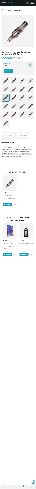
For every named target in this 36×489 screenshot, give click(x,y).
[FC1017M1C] (6, 115)
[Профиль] (31, 487)
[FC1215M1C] (22, 106)
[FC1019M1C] (22, 115)
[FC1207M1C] (14, 89)
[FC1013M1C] (6, 106)
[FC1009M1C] (30, 89)
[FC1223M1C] (30, 115)
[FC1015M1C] (14, 106)
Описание (8, 135)
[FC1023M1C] (6, 123)
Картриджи (18, 10)
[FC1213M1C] (30, 98)
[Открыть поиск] (13, 487)
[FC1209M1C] (6, 98)
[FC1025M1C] (14, 81)
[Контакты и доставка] (27, 3)
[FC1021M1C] (30, 81)
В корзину (8, 70)
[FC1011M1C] (22, 98)
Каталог (9, 10)
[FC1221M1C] (22, 81)
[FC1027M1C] (6, 81)
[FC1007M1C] (22, 89)
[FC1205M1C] (6, 89)
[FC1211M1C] (14, 98)
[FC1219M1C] (14, 115)
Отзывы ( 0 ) (22, 135)
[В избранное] (30, 65)
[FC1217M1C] (30, 106)
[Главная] (8, 3)
